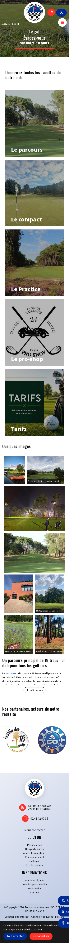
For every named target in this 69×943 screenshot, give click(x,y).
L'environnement (34, 857)
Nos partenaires (34, 849)
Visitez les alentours (34, 853)
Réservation (35, 889)
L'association (34, 845)
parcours (11, 673)
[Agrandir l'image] (14, 470)
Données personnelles (35, 885)
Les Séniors (34, 861)
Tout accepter (15, 936)
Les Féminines (34, 865)
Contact (34, 893)
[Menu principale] (62, 22)
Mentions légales (34, 881)
